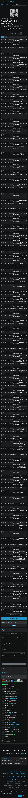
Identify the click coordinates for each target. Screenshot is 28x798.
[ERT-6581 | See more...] (2, 389)
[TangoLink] (10, 703)
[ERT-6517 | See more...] (2, 547)
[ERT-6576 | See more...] (2, 538)
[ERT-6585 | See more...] (2, 171)
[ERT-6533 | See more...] (2, 285)
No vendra (21, 416)
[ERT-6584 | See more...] (2, 517)
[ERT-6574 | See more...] (2, 503)
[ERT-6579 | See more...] (2, 435)
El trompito (21, 231)
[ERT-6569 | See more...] (2, 281)
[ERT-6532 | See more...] (2, 525)
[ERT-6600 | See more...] (2, 225)
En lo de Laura (22, 213)
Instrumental (20, 653)
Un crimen (12, 688)
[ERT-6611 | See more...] (2, 99)
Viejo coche (21, 110)
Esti (7, 686)
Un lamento (21, 143)
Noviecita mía (22, 171)
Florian (7, 700)
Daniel (7, 698)
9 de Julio (12, 705)
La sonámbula (22, 547)
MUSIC (15, 771)
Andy (7, 688)
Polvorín (21, 522)
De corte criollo (22, 373)
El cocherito (21, 342)
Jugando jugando (15, 729)
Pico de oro (21, 503)
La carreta (21, 273)
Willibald (8, 729)
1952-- (10, 475)
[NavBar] (26, 1)
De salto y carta (22, 162)
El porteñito (21, 216)
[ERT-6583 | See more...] (2, 596)
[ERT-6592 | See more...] (2, 251)
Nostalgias (11, 686)
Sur (10, 710)
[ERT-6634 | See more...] (2, 558)
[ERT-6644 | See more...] (2, 327)
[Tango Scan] (9, 688)
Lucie (7, 693)
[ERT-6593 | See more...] (2, 213)
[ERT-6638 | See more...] (2, 308)
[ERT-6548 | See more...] (2, 348)
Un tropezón (21, 119)
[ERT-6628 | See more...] (2, 423)
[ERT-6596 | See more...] (2, 385)
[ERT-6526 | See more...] (2, 106)
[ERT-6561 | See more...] (2, 86)
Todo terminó (22, 193)
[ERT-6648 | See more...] (2, 291)
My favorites (14, 633)
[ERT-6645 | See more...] (2, 370)
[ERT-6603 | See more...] (2, 166)
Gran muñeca (22, 281)
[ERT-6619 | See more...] (2, 42)
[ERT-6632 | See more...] (2, 238)
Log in (14, 664)
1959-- (10, 568)
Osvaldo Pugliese (21, 781)
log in (21, 753)
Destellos (21, 431)
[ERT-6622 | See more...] (2, 119)
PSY (4, 776)
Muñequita (21, 320)
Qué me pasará (22, 89)
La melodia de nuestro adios (18, 707)
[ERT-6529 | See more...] (2, 235)
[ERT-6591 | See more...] (2, 507)
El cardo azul (22, 258)
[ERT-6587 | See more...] (2, 551)
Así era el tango (22, 301)
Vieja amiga (13, 700)
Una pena (21, 72)
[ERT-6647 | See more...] (2, 454)
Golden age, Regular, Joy (16, 731)
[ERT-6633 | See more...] (2, 130)
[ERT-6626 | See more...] (2, 67)
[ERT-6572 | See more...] (2, 367)
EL (6, 680)
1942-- (10, 93)
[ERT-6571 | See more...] (2, 258)
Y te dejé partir (22, 245)
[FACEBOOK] (21, 776)
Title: (3, 637)
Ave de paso (21, 409)
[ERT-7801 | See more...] (2, 589)
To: (14, 655)
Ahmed (7, 703)
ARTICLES (23, 774)
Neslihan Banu (9, 696)
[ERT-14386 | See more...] (2, 93)
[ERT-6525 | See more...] (2, 331)
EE (9, 680)
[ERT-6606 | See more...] (2, 373)
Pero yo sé (21, 159)
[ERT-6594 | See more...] (2, 96)
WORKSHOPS (15, 776)
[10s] (5, 39)
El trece (20, 208)
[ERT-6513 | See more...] (2, 245)
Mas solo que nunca (14, 693)
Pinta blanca (22, 399)
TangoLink (22, 633)
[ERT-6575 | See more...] (2, 419)
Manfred (8, 701)
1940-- (10, 39)
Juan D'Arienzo (16, 785)
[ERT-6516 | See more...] (2, 431)
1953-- (10, 510)
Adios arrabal (22, 57)
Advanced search (9, 630)
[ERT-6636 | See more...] (2, 338)
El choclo (21, 82)
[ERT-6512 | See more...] (2, 351)
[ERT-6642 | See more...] (2, 363)
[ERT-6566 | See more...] (2, 311)
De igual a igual (22, 413)
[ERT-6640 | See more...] (2, 320)
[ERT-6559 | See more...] (2, 273)
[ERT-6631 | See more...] (2, 53)
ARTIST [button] (15, 37)
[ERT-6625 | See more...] (2, 72)
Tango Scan (6, 633)
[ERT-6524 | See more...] (2, 466)
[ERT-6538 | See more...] (2, 159)
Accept (20, 795)
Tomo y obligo (22, 235)
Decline (24, 795)
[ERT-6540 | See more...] (2, 208)
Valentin (8, 712)
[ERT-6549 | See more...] (2, 203)
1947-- (10, 459)
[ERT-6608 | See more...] (2, 392)
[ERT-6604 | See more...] (2, 416)
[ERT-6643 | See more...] (2, 220)
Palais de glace (22, 338)
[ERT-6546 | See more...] (2, 382)
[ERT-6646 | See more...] (2, 482)
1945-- (10, 360)
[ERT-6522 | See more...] (2, 606)
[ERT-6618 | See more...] (2, 355)
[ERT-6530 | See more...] (2, 479)
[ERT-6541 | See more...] (2, 315)
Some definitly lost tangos (6, 785)
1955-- (10, 561)
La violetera (21, 571)
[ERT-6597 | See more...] (2, 298)
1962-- (10, 586)
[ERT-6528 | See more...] (2, 428)
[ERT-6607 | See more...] (2, 255)
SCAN (20, 771)
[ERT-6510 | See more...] (2, 497)
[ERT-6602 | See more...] (2, 89)
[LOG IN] (2, 4)
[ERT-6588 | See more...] (2, 278)
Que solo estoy (13, 691)
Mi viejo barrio (22, 331)
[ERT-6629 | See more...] (2, 269)
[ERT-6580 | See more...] (2, 231)
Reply (24, 761)
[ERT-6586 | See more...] (2, 193)
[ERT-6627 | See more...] (2, 138)
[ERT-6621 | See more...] (2, 242)
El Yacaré (21, 86)
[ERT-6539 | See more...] (2, 323)
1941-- (10, 47)
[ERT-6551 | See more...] (2, 143)
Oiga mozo (21, 174)
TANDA (12, 774)
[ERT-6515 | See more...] (2, 294)
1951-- (10, 466)
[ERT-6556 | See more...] (2, 174)
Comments (7, 673)
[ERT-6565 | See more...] (2, 487)
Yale (7, 705)
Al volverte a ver (22, 138)
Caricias (21, 382)
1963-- (10, 596)
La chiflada (21, 166)
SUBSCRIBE (14, 619)
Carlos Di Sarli (24, 785)
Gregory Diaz (5, 758)
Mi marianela (13, 703)
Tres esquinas (22, 47)
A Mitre (15, 696)
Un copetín (21, 53)
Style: (17, 637)
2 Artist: (4, 649)
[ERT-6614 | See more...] (2, 263)
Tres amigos (14, 712)
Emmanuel (8, 707)
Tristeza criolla (22, 406)
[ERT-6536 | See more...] (2, 64)
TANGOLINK (5, 774)
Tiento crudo (22, 551)
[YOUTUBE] (12, 779)
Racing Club (21, 435)
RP (21, 680)
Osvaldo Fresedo (10, 783)
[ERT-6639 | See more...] (2, 399)
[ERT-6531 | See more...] (2, 554)
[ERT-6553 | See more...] (2, 103)
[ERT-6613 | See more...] (2, 47)
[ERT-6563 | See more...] (2, 305)
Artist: (3, 642)
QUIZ (17, 774)
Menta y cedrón (22, 385)
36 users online (8, 677)
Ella (20, 565)
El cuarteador (22, 93)
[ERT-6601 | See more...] (2, 583)
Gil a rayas (21, 146)
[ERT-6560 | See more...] (2, 153)
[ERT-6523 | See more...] (2, 123)
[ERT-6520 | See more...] (2, 301)
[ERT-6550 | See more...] (2, 360)
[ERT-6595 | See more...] (2, 471)
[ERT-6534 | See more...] (2, 377)
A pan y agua (22, 402)
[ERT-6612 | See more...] (2, 441)
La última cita (22, 327)
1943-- (10, 208)
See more (14, 661)
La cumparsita (22, 423)
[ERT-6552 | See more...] (2, 531)
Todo (12, 701)
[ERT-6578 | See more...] (2, 228)
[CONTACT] (15, 779)
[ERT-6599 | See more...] (2, 576)
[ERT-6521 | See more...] (2, 462)
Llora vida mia (22, 184)
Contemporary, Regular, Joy (17, 714)
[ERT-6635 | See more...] (2, 438)
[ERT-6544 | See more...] (2, 402)
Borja (7, 727)
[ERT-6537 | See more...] (2, 342)
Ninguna (21, 203)
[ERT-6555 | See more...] (2, 39)
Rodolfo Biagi (6, 781)
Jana (7, 710)
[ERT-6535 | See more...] (2, 335)
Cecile (7, 720)
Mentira (20, 367)
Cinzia (7, 731)
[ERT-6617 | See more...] (2, 448)
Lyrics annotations (9, 669)
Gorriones (21, 103)
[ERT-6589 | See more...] (2, 603)
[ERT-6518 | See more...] (2, 79)
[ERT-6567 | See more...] (2, 179)
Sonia (7, 736)
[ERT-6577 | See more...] (2, 200)
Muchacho (21, 39)
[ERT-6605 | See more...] (2, 162)
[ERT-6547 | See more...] (2, 187)
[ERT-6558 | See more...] (2, 146)
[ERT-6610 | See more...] (2, 216)
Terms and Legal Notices (14, 787)
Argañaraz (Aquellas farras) (21, 484)
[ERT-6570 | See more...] (2, 57)
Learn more (8, 793)
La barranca (21, 568)
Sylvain (7, 714)
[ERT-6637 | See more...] (2, 75)
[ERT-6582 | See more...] (2, 135)
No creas (21, 220)
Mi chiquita (21, 606)
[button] (7, 4)
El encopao (13, 717)
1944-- (10, 285)
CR (3, 683)
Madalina (8, 695)
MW (15, 680)
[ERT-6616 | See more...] (2, 609)
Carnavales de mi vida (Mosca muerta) (22, 468)
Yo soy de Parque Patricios (21, 357)
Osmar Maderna (18, 783)
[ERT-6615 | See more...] (2, 459)
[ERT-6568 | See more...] (2, 510)
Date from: (4, 655)
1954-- (10, 547)
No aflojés (21, 42)
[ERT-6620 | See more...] (2, 406)
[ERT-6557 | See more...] (2, 565)
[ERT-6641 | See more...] (2, 513)
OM (6, 683)
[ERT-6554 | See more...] (2, 475)
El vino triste (13, 708)
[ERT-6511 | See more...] (2, 126)
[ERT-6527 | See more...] (2, 82)
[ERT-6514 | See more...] (2, 409)
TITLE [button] (20, 37)
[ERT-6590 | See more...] (2, 544)
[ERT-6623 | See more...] (2, 491)
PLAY (10, 771)
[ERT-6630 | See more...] (2, 522)
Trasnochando (22, 135)
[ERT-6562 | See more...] (2, 184)
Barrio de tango (22, 200)
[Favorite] (4, 39)
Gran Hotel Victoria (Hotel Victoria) (22, 379)
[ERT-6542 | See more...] (2, 60)
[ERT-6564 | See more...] (2, 413)
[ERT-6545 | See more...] (2, 571)
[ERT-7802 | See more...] (2, 586)
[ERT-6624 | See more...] (2, 568)
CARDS (8, 776)
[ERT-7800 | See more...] (2, 593)
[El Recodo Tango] (6, 771)
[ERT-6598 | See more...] (2, 110)
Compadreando (22, 64)
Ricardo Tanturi (13, 781)
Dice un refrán (22, 123)
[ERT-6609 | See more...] (2, 113)
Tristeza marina (13, 720)
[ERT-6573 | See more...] (2, 395)
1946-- (10, 423)
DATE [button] (10, 37)
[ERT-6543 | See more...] (2, 561)
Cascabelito (21, 510)
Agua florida (21, 79)
